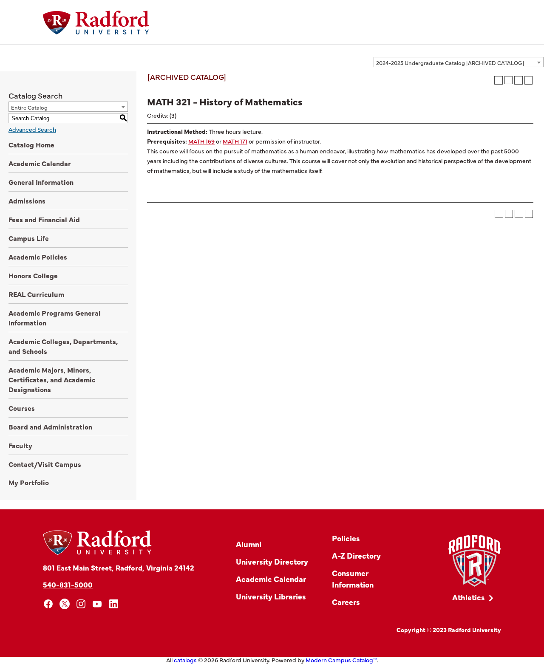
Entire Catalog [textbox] (29, 107)
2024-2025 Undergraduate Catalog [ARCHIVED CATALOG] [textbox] (450, 62)
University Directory (272, 561)
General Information (41, 181)
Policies (346, 538)
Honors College (33, 275)
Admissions (26, 200)
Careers (346, 601)
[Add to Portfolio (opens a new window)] (498, 80)
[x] (65, 604)
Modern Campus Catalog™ (341, 660)
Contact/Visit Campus (44, 464)
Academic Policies (37, 256)
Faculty (20, 445)
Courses (21, 408)
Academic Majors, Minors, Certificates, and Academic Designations (51, 379)
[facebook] (48, 604)
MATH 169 (201, 141)
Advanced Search (32, 129)
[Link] (474, 561)
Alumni (248, 544)
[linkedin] (113, 604)
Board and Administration (50, 426)
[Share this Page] (508, 80)
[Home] (96, 22)
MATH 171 (235, 141)
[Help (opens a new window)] (528, 80)
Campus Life (28, 238)
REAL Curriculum (36, 294)
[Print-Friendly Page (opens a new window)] (518, 80)
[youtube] (97, 604)
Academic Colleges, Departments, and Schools (63, 346)
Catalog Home (31, 144)
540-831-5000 (68, 584)
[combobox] (459, 62)
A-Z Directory (356, 555)
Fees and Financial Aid (44, 219)
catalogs (185, 660)
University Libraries (271, 596)
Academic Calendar (39, 163)
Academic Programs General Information (54, 317)
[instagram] (81, 604)
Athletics (468, 597)
